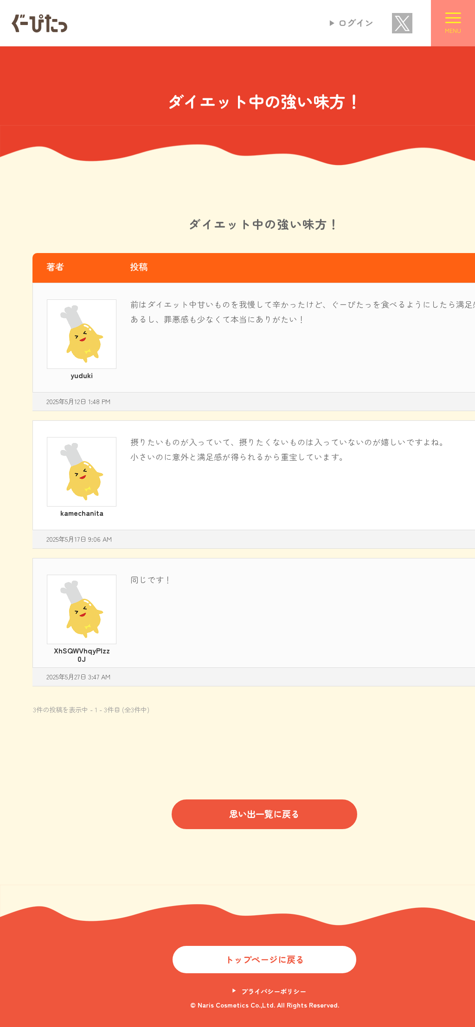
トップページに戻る (264, 959)
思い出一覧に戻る (264, 813)
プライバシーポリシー (273, 991)
